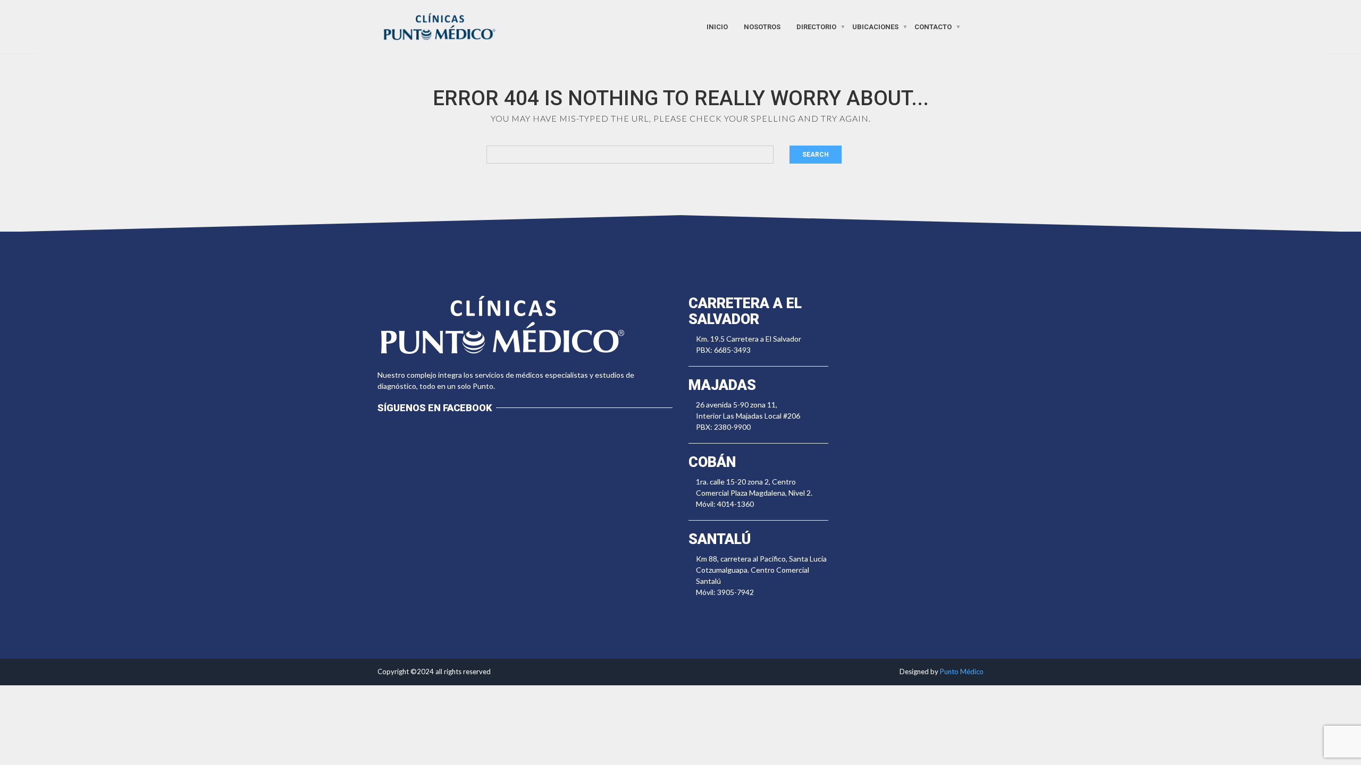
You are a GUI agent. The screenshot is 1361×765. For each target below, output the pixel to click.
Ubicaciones (875, 26)
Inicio (717, 26)
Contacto (933, 26)
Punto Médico (962, 671)
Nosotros (762, 26)
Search (815, 154)
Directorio (816, 26)
